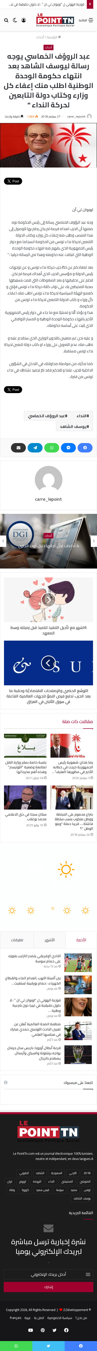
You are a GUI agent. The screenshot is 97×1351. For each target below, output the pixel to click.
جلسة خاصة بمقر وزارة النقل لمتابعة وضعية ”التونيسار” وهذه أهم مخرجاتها (26, 767)
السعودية (56, 1173)
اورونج (22, 1181)
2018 (87, 1173)
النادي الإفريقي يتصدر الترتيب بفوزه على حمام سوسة (34, 958)
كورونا (25, 1190)
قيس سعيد (42, 1190)
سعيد (74, 1190)
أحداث (40, 37)
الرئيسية (52, 37)
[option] (48, 541)
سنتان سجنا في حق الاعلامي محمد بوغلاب (26, 816)
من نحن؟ (81, 1318)
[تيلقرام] (35, 447)
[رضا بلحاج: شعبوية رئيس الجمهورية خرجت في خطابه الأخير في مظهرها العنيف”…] (71, 746)
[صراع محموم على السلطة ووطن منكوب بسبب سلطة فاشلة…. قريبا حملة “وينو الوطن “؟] (71, 797)
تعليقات (17, 939)
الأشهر (50, 939)
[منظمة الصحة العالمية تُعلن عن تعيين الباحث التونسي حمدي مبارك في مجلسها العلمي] (78, 1031)
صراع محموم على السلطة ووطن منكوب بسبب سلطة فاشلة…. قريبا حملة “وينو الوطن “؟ (74, 821)
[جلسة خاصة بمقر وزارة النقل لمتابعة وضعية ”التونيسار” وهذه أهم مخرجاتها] (25, 746)
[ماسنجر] (68, 447)
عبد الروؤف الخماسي (46, 415)
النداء (82, 415)
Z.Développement (75, 1310)
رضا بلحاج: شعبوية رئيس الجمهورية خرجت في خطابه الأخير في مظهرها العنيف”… (72, 767)
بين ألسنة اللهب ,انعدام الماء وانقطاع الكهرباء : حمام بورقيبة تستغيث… (33, 980)
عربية (27, 1318)
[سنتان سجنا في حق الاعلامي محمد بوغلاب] (25, 797)
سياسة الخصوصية (59, 1318)
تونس (87, 1190)
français (15, 1318)
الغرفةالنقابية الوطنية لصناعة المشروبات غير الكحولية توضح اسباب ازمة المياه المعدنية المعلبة (48, 545)
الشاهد (40, 1173)
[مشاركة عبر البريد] (18, 447)
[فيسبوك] (85, 447)
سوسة (60, 1190)
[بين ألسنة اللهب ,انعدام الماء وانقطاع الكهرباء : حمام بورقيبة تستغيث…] (78, 985)
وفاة (12, 1190)
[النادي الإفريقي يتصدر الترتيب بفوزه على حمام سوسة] (78, 962)
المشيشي (67, 1181)
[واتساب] (51, 447)
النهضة (37, 1181)
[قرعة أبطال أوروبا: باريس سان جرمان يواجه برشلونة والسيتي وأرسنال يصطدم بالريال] (78, 1054)
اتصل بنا (39, 1318)
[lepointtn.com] (55, 19)
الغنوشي (85, 1181)
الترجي (73, 1173)
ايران (9, 1181)
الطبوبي (24, 1173)
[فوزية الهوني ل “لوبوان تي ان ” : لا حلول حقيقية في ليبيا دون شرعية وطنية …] (78, 1007)
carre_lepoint (76, 116)
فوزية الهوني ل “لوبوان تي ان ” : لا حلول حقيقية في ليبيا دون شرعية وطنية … (35, 1005)
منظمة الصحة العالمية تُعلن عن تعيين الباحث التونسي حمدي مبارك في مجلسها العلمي (35, 1029)
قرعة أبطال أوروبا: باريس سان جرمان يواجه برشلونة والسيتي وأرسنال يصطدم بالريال (34, 1053)
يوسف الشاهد (73, 426)
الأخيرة (81, 939)
